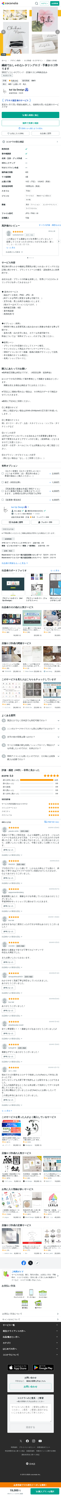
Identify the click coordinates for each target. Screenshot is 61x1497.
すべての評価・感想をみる (50, 225)
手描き (28, 191)
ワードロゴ (30, 195)
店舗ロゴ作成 (51, 60)
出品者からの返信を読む (11, 855)
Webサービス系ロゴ (44, 195)
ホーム (4, 60)
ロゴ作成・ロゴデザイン (33, 60)
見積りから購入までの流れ (32, 128)
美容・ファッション (33, 204)
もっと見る (10, 247)
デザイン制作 (15, 60)
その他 (28, 199)
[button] (30, 720)
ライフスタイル (31, 208)
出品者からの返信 (13, 252)
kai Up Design (17, 507)
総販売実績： (16, 93)
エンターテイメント (50, 204)
